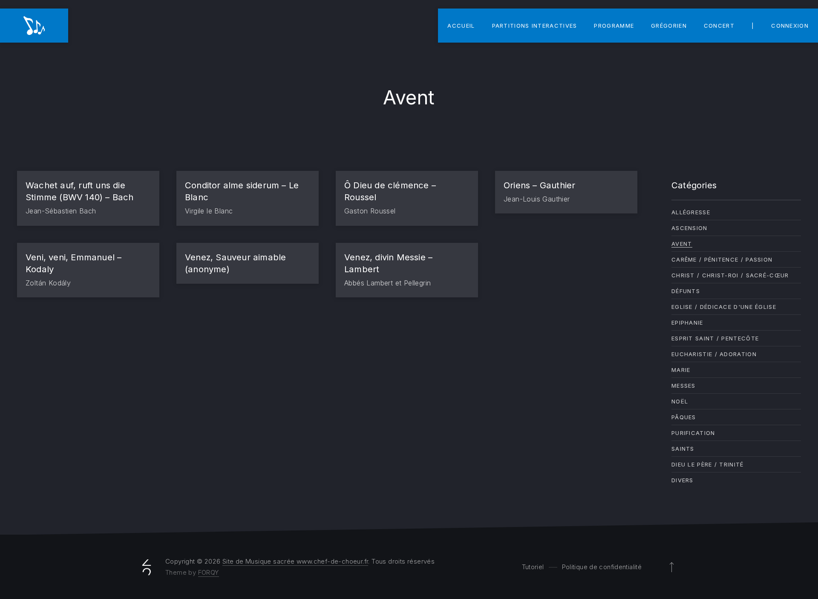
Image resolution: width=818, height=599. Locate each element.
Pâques (683, 417)
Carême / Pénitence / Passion (721, 259)
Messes (683, 385)
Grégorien (669, 25)
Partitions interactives (534, 25)
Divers (682, 480)
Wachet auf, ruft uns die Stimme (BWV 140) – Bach (80, 191)
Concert (719, 25)
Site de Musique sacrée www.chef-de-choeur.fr (295, 561)
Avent (681, 243)
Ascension (689, 228)
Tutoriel (533, 567)
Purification (693, 432)
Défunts (685, 291)
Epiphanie (687, 322)
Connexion (790, 25)
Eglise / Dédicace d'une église (723, 306)
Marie (681, 369)
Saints (682, 448)
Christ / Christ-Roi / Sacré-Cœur (730, 275)
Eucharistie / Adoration (714, 354)
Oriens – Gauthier (539, 185)
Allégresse (690, 212)
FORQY (208, 572)
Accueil (461, 25)
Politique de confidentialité (602, 567)
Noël (679, 401)
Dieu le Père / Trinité (707, 464)
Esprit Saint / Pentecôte (715, 338)
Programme (614, 25)
